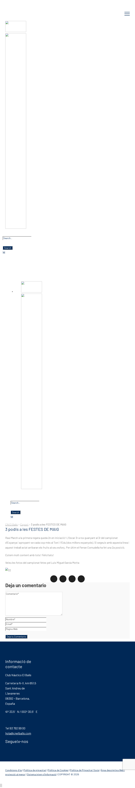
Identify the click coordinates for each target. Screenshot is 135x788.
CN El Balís (67, 2)
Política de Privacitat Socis (84, 770)
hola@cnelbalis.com (18, 733)
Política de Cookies (58, 770)
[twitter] (23, 2)
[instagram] (34, 2)
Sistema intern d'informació (41, 774)
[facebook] (6, 2)
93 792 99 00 (23, 10)
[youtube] (29, 2)
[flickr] (12, 2)
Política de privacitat (35, 770)
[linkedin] (18, 2)
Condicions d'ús (13, 770)
